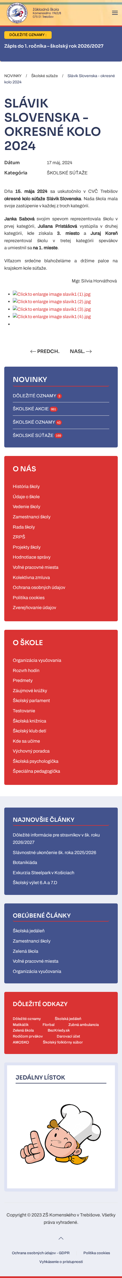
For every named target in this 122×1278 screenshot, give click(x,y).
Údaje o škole (26, 496)
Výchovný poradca (31, 751)
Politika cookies (29, 597)
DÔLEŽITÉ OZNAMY (36, 395)
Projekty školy (27, 547)
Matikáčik (21, 1025)
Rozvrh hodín (26, 670)
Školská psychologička (35, 761)
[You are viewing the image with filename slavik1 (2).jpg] (52, 301)
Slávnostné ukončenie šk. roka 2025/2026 (54, 852)
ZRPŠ (19, 537)
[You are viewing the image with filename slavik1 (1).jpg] (52, 293)
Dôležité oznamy (27, 1019)
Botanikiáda (25, 862)
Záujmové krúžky (30, 690)
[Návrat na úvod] (32, 13)
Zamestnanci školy (32, 516)
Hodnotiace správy (32, 557)
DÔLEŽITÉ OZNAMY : (28, 35)
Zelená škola (25, 951)
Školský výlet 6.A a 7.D (35, 882)
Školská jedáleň (29, 930)
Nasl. (77, 351)
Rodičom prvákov (28, 1036)
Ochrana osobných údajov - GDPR (41, 1253)
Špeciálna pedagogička (36, 771)
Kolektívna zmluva (31, 577)
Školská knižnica (29, 721)
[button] (115, 13)
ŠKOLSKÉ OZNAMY (36, 422)
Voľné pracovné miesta (35, 567)
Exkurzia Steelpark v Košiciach (43, 872)
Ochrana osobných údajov (39, 587)
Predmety (23, 680)
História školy (26, 486)
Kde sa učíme (26, 741)
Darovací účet (68, 1036)
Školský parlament (31, 700)
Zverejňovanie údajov (34, 607)
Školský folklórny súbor (63, 1042)
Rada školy (24, 527)
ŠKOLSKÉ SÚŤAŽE (67, 172)
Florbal (48, 1025)
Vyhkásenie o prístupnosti (61, 1262)
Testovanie (24, 710)
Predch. (48, 351)
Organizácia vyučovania (37, 660)
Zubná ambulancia (83, 1025)
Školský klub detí (29, 730)
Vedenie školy (26, 506)
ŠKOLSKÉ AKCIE (34, 408)
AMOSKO (21, 1042)
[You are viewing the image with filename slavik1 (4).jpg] (52, 316)
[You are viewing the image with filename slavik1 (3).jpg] (52, 309)
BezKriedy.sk (59, 1030)
